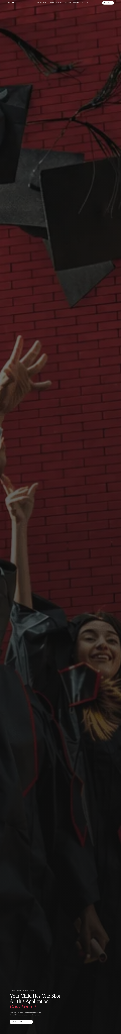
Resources (67, 3)
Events (52, 3)
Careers (59, 3)
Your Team (84, 3)
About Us (76, 3)
